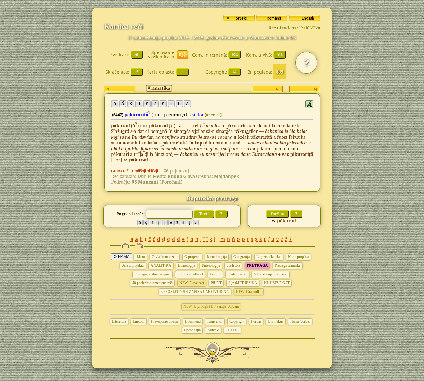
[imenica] (213, 114)
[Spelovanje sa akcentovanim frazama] (309, 104)
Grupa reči (120, 171)
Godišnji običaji (145, 171)
